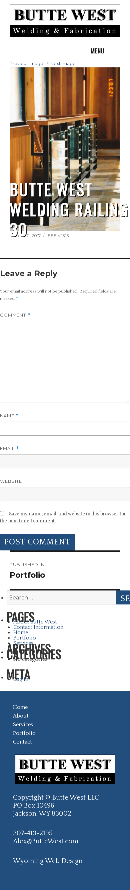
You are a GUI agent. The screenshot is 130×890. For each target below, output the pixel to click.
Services (23, 643)
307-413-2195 (32, 833)
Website (11, 481)
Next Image (63, 63)
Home (20, 632)
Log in (20, 679)
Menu (97, 50)
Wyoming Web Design (48, 861)
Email (9, 448)
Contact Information (38, 627)
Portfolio (24, 638)
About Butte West (35, 622)
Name (9, 416)
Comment (15, 315)
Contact (22, 742)
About (21, 716)
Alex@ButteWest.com (45, 841)
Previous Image (26, 63)
